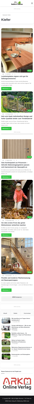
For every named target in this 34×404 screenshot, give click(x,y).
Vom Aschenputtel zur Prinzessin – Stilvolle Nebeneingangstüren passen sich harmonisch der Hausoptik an (15, 165)
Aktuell (5, 313)
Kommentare (27, 313)
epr (3, 160)
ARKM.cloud (26, 401)
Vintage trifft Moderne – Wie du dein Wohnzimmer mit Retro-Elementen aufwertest (21, 327)
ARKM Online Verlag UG (10, 401)
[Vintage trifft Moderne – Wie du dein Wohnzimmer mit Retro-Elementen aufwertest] (6, 328)
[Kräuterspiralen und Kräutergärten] (6, 357)
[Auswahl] (32, 4)
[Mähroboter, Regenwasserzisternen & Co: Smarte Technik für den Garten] (6, 349)
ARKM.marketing (17, 8)
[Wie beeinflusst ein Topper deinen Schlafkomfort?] (6, 321)
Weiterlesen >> (6, 88)
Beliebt (15, 313)
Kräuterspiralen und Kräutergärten (21, 354)
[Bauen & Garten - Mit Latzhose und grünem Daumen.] (17, 3)
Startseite (4, 15)
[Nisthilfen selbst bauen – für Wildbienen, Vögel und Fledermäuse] (6, 335)
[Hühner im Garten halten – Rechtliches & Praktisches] (6, 342)
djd (3, 74)
